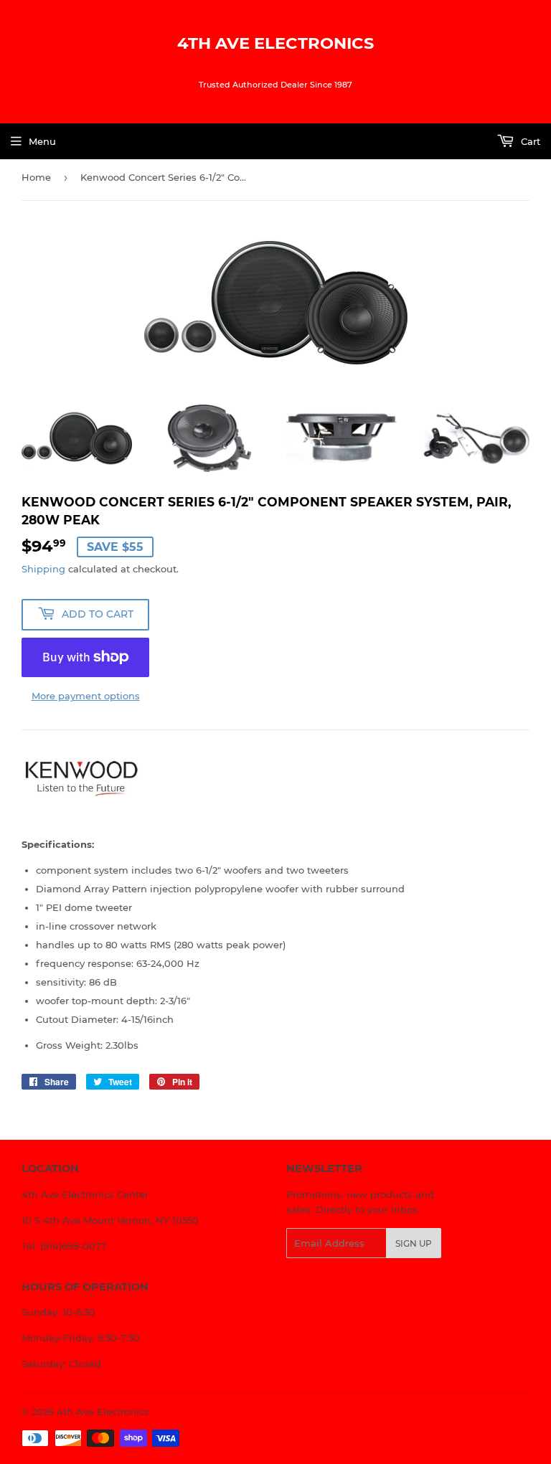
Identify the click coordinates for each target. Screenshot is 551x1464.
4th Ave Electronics (275, 43)
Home (36, 177)
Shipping (43, 569)
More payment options (86, 696)
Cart (529, 141)
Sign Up (413, 1243)
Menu (42, 141)
